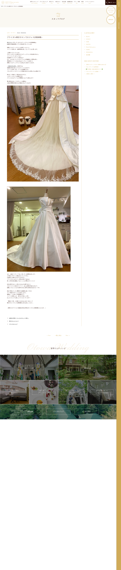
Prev (49, 335)
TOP (2, 6)
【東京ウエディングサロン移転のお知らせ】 (96, 64)
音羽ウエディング (34, 2)
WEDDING (119, 13)
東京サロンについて (14, 321)
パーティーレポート (89, 2)
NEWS (88, 49)
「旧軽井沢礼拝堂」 (12, 66)
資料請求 (110, 19)
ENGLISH (119, 25)
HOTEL (119, 4)
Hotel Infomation (91, 47)
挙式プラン (51, 2)
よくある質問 (86, 411)
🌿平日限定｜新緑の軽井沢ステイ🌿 (94, 69)
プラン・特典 (77, 2)
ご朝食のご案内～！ (90, 74)
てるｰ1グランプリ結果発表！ (92, 67)
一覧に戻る (58, 335)
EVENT (88, 39)
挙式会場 (64, 2)
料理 (82, 2)
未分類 (88, 55)
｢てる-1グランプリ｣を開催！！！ (93, 71)
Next (67, 335)
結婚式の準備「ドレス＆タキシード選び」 (19, 318)
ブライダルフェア (44, 2)
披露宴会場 (69, 2)
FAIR (87, 42)
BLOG (18, 32)
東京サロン (58, 2)
